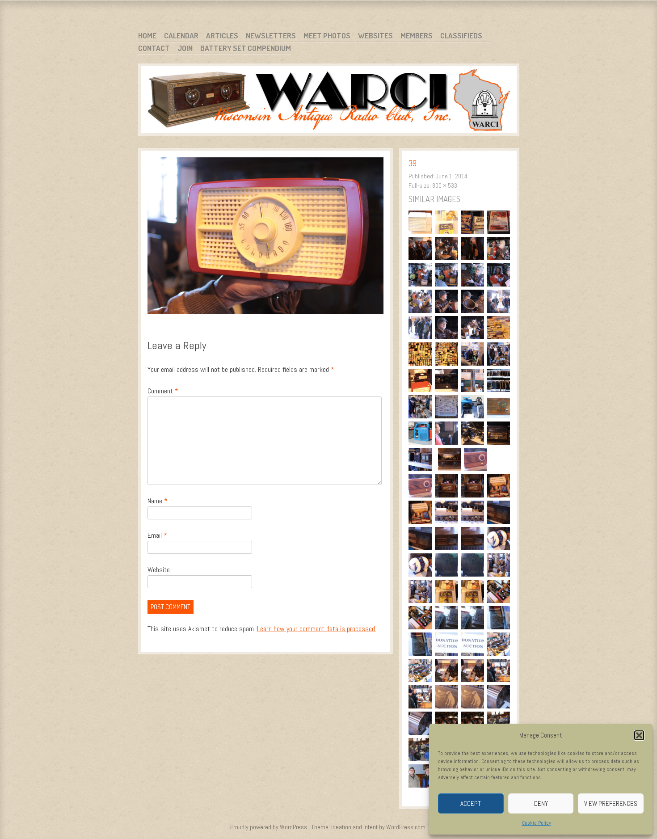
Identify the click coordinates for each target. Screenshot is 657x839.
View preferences (610, 803)
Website (158, 569)
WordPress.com (405, 827)
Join (185, 48)
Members (416, 35)
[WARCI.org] (328, 101)
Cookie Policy (536, 822)
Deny (541, 803)
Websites (375, 35)
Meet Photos (326, 35)
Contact (154, 48)
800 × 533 (444, 185)
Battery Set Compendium (245, 48)
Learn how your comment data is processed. (316, 628)
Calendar (181, 35)
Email (157, 535)
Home (147, 35)
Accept (470, 803)
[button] (639, 735)
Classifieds (461, 35)
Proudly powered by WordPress (268, 827)
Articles (222, 35)
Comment (162, 391)
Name (157, 501)
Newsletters (271, 35)
